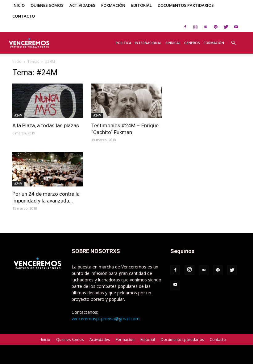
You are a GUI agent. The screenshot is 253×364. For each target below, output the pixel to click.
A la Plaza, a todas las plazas (45, 125)
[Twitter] (225, 27)
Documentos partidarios (186, 5)
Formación (113, 5)
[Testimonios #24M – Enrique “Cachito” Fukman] (126, 101)
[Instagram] (195, 27)
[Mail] (205, 27)
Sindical (172, 42)
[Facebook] (185, 27)
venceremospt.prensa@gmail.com (105, 318)
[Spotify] (215, 27)
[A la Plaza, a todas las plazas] (47, 101)
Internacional (148, 42)
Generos (192, 42)
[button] (233, 39)
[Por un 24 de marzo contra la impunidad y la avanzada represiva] (47, 169)
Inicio (18, 5)
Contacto (23, 16)
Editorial (141, 5)
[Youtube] (236, 27)
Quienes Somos (47, 5)
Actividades (82, 5)
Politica (123, 42)
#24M (18, 115)
